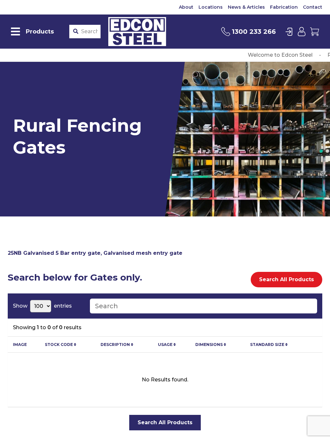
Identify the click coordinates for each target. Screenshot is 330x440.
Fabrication (284, 7)
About (186, 7)
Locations (211, 7)
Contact (312, 7)
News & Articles (246, 7)
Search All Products (286, 279)
